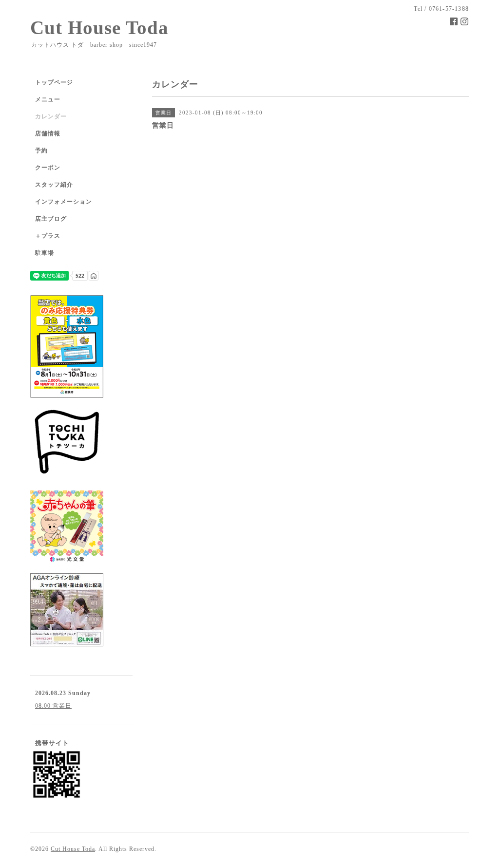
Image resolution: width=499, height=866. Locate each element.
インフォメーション (63, 201)
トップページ (54, 82)
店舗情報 (47, 133)
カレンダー (51, 116)
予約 (41, 150)
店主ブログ (51, 218)
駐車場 (44, 252)
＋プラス (47, 235)
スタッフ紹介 (54, 184)
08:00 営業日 (53, 705)
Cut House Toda (99, 27)
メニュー (47, 99)
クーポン (47, 167)
